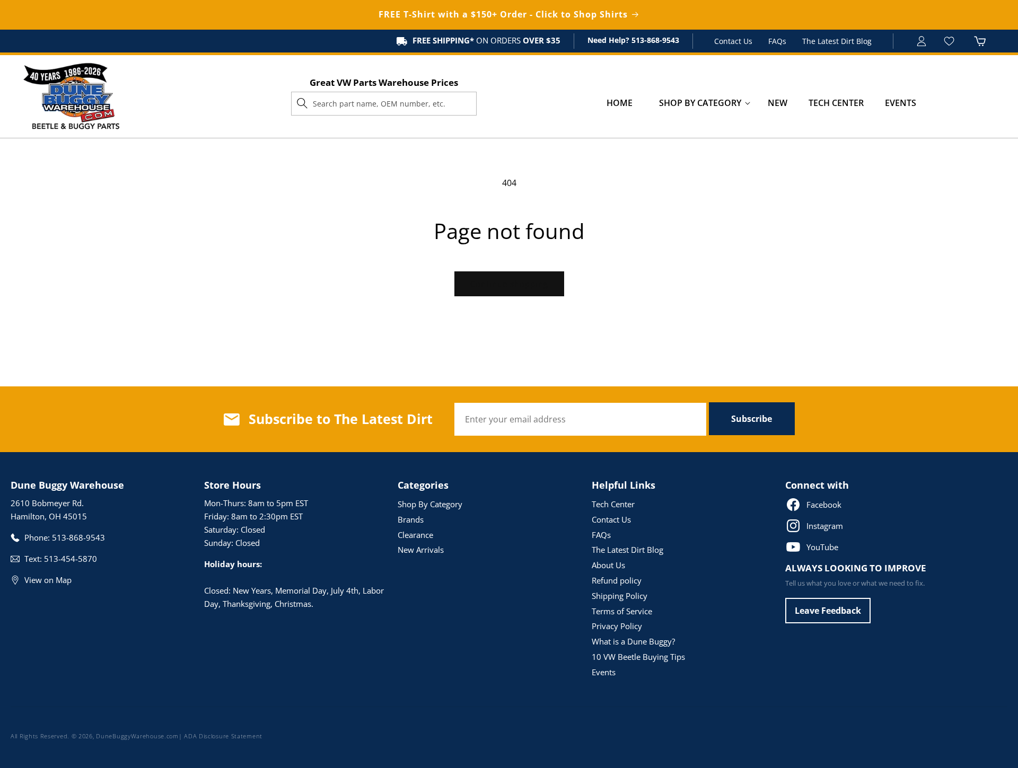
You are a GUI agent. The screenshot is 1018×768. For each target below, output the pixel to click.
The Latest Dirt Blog (837, 41)
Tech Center (613, 504)
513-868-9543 (654, 40)
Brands (411, 519)
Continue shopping (509, 283)
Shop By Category (430, 504)
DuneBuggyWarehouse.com (137, 736)
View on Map (48, 580)
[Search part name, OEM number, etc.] (302, 103)
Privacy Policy (617, 626)
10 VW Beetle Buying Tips (638, 656)
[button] (700, 103)
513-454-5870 (70, 558)
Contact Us (733, 41)
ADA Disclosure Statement (223, 736)
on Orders (486, 40)
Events (604, 672)
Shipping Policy (619, 595)
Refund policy (617, 580)
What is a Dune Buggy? (633, 641)
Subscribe (751, 419)
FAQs (777, 41)
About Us (608, 565)
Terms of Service (622, 611)
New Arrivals (421, 549)
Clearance (415, 534)
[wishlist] (950, 41)
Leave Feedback (828, 610)
